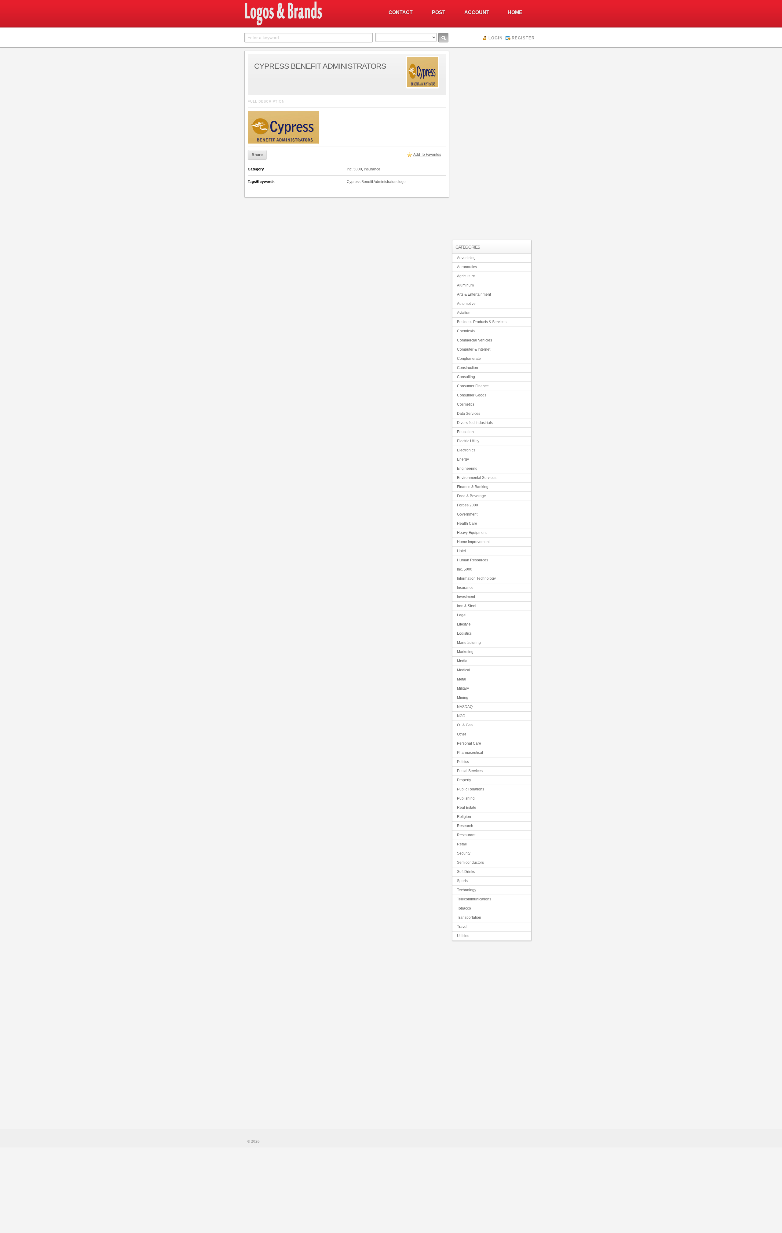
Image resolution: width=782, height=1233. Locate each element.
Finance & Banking (472, 487)
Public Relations (470, 789)
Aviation (463, 313)
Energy (463, 459)
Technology (466, 890)
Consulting (466, 377)
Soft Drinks (466, 872)
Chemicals (466, 331)
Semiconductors (470, 862)
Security (463, 853)
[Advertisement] (492, 142)
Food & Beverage (471, 496)
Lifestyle (464, 624)
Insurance (372, 169)
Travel (462, 927)
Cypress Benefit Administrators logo (376, 182)
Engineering (467, 468)
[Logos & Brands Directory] (305, 25)
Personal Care (469, 743)
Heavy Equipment (472, 533)
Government (467, 514)
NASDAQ (465, 707)
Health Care (467, 523)
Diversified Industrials (475, 423)
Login (495, 38)
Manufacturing (469, 642)
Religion (464, 817)
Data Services (468, 413)
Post (438, 12)
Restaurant (466, 835)
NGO (461, 716)
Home (515, 12)
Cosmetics (465, 404)
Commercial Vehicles (474, 340)
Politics (463, 762)
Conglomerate (469, 358)
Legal (461, 615)
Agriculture (466, 276)
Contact (401, 12)
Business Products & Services (481, 322)
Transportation (469, 917)
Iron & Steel (466, 606)
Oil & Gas (465, 725)
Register (523, 38)
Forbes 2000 (467, 505)
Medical (463, 670)
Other (461, 734)
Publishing (466, 798)
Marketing (465, 652)
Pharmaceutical (470, 752)
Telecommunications (474, 899)
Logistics (464, 633)
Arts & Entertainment (474, 294)
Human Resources (472, 560)
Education (465, 432)
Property (464, 780)
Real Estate (466, 807)
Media (462, 661)
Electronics (466, 450)
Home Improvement (473, 542)
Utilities (463, 936)
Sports (462, 881)
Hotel (461, 551)
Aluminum (465, 285)
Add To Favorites (427, 154)
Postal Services (470, 771)
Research (465, 826)
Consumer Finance (473, 386)
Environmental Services (476, 478)
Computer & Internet (473, 349)
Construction (467, 368)
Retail (462, 844)
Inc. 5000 (354, 169)
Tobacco (464, 908)
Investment (466, 597)
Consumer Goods (471, 395)
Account (476, 12)
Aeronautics (467, 267)
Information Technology (476, 578)
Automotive (466, 303)
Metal (461, 679)
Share (257, 154)
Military (463, 688)
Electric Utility (468, 441)
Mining (462, 697)
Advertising (466, 258)
